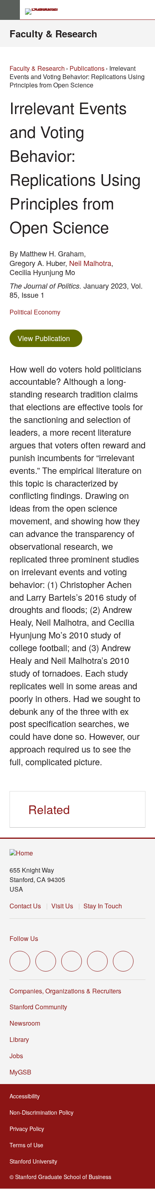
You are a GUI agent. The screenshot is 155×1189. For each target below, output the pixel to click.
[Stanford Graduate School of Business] (45, 11)
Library (19, 1039)
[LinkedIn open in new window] (123, 961)
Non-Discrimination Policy (44, 1112)
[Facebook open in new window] (45, 961)
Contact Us (25, 905)
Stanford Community (38, 1006)
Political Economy (35, 311)
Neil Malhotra (90, 263)
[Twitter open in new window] (20, 961)
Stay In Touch (102, 905)
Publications (87, 68)
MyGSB (23, 1072)
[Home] (21, 853)
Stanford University (36, 1161)
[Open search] (146, 10)
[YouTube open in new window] (97, 961)
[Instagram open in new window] (71, 961)
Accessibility (27, 1096)
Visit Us (62, 905)
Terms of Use (29, 1145)
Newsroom (25, 1023)
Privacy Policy (29, 1129)
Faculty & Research (53, 33)
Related (49, 809)
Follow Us (24, 938)
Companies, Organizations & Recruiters (65, 990)
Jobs (16, 1055)
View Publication (49, 337)
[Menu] (10, 10)
